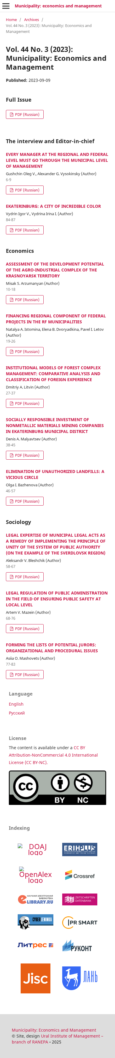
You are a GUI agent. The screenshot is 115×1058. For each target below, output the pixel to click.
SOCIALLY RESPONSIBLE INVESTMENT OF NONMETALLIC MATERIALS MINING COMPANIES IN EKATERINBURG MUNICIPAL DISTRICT (55, 425)
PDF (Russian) (27, 114)
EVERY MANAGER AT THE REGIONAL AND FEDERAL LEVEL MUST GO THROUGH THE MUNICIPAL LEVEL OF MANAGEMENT (57, 160)
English (16, 704)
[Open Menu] (6, 6)
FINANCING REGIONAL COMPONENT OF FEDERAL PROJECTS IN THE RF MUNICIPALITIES (56, 319)
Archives (31, 19)
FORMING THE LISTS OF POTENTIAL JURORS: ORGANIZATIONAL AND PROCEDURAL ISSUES (52, 647)
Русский (17, 713)
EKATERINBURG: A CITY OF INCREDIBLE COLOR (53, 206)
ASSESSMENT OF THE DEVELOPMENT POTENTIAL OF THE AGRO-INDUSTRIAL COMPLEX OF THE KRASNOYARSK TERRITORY (55, 270)
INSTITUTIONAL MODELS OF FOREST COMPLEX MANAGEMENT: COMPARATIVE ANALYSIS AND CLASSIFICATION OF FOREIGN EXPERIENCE (53, 373)
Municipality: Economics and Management (54, 1030)
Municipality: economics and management (58, 6)
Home (11, 19)
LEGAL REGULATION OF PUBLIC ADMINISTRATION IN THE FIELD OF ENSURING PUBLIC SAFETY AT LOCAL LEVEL (57, 599)
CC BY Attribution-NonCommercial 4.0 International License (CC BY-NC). (53, 755)
